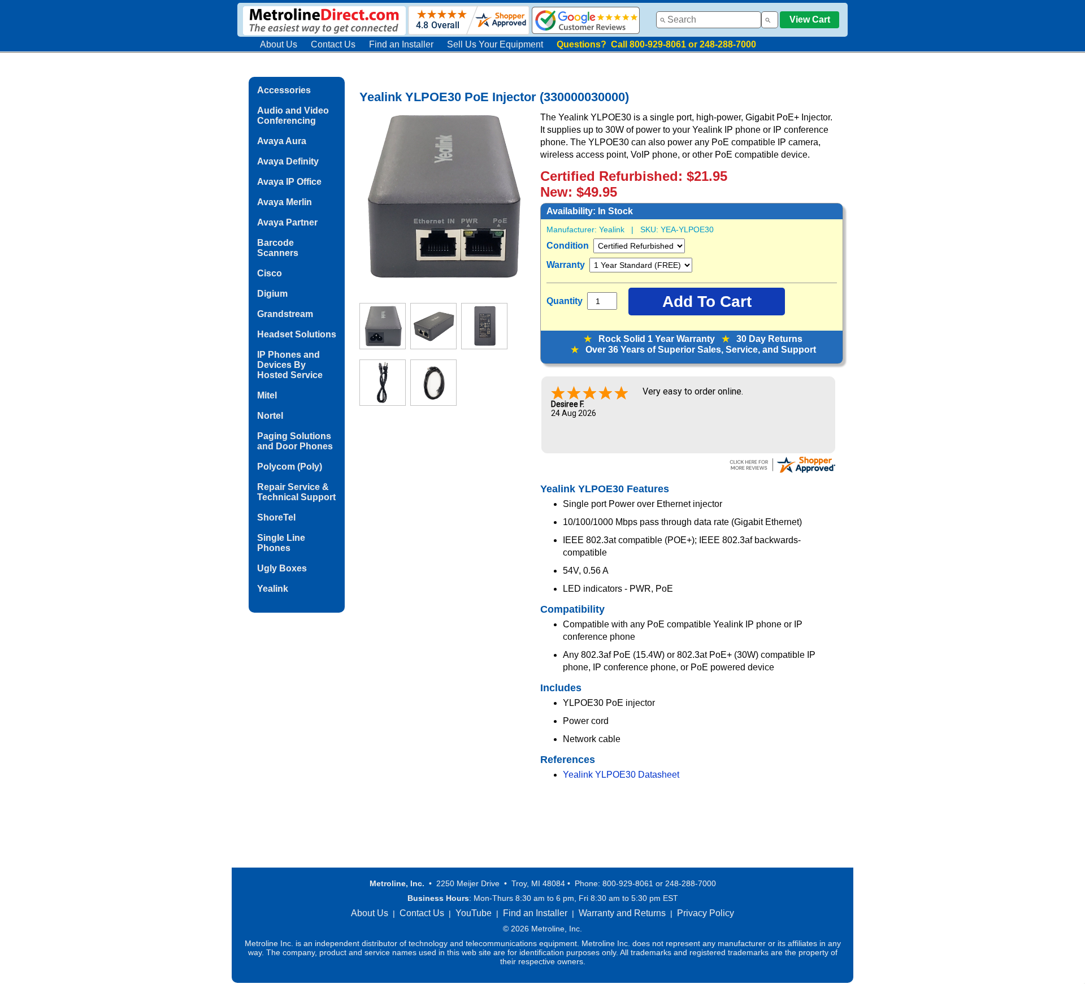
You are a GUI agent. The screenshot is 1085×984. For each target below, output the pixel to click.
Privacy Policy (705, 913)
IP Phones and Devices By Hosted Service (290, 365)
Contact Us (333, 44)
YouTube (473, 913)
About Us (278, 44)
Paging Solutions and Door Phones (295, 441)
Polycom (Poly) (289, 466)
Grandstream (285, 314)
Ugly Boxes (282, 568)
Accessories (284, 90)
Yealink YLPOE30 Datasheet (621, 774)
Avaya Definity (288, 161)
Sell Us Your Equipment (495, 44)
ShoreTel (276, 517)
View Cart (809, 19)
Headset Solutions (296, 334)
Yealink (272, 588)
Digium (272, 293)
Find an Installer (401, 44)
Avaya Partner (287, 222)
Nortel (270, 416)
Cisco (269, 273)
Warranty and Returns (622, 913)
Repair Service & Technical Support (296, 492)
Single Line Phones (281, 543)
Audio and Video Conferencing (293, 115)
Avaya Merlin (284, 202)
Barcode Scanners (277, 248)
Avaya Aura (281, 141)
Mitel (267, 395)
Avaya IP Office (289, 182)
